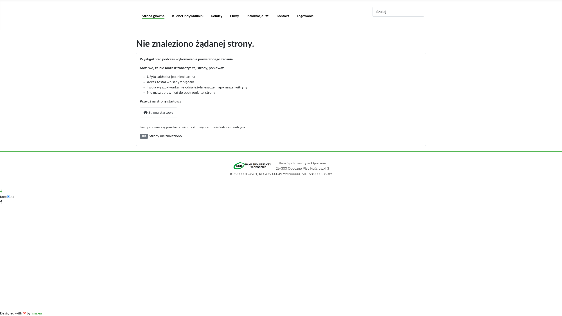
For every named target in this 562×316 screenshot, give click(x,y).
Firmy (234, 16)
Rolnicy (216, 16)
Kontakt (283, 16)
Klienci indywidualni (188, 16)
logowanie (305, 16)
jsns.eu (36, 313)
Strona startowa (160, 112)
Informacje (255, 16)
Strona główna (153, 16)
